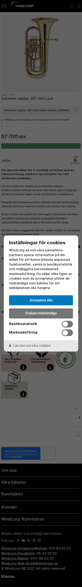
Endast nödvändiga (41, 313)
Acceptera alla (41, 300)
